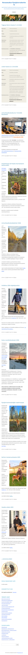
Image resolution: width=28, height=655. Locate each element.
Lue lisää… (4, 446)
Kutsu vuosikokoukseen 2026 (10, 340)
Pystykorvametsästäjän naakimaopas (13, 402)
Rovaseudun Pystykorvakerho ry (14, 4)
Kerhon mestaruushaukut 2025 (11, 457)
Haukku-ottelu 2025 (7, 507)
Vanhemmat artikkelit (7, 558)
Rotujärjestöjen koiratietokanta (8, 609)
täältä (24, 268)
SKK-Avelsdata (4, 617)
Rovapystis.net (20, 652)
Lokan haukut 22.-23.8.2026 (10, 66)
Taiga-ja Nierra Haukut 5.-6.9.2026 (12, 25)
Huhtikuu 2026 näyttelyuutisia (10, 285)
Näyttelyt (14, 592)
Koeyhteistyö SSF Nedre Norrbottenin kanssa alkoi (13, 164)
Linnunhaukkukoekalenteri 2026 (11, 223)
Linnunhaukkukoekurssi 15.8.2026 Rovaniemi (12, 113)
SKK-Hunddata (4, 616)
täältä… (11, 496)
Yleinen (14, 58)
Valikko (14, 12)
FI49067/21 (4, 489)
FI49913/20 (4, 532)
